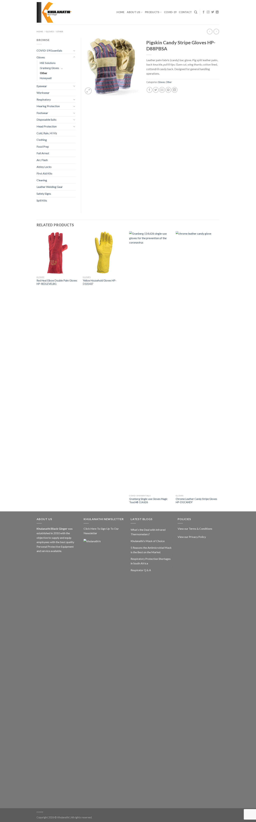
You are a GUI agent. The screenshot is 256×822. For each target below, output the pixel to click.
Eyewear (42, 86)
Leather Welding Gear (50, 186)
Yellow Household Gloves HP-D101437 (99, 282)
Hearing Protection (48, 106)
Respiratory (44, 99)
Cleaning (42, 180)
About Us (133, 12)
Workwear (43, 92)
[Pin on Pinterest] (168, 90)
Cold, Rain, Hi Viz (47, 133)
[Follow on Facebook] (203, 12)
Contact (185, 12)
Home (120, 12)
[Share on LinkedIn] (174, 90)
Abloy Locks (44, 166)
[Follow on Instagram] (208, 12)
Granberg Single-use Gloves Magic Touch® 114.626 (148, 500)
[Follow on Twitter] (212, 12)
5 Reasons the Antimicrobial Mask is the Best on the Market (151, 550)
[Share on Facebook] (149, 90)
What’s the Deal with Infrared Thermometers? (148, 532)
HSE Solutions (48, 63)
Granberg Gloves (49, 68)
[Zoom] (88, 90)
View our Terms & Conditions (195, 528)
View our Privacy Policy (192, 536)
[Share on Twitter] (156, 90)
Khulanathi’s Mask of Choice (148, 541)
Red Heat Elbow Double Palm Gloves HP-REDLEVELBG (57, 282)
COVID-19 (170, 12)
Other (59, 31)
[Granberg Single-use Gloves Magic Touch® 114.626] (150, 362)
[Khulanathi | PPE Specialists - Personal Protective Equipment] (54, 12)
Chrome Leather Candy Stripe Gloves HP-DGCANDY (196, 500)
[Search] (195, 12)
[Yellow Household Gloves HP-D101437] (104, 252)
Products (152, 12)
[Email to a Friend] (162, 90)
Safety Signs (44, 193)
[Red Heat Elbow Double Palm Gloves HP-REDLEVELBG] (58, 252)
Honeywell (46, 78)
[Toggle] (74, 50)
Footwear (42, 113)
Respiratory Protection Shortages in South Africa (151, 561)
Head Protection (47, 126)
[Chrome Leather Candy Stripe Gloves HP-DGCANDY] (197, 362)
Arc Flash (42, 160)
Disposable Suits (46, 119)
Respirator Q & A (141, 570)
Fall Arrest (43, 153)
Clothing (42, 139)
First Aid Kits (44, 173)
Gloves (50, 31)
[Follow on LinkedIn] (217, 12)
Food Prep (43, 146)
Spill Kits (42, 200)
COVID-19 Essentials (49, 50)
